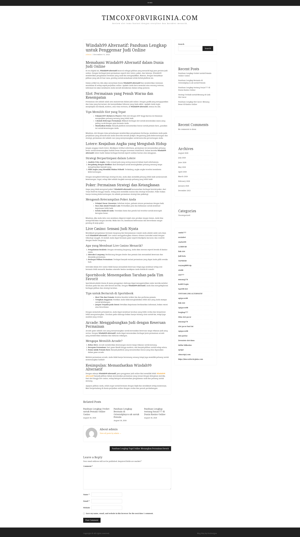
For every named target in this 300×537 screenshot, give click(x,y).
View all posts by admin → (110, 433)
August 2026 (183, 153)
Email (86, 501)
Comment (88, 466)
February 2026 (184, 181)
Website (86, 508)
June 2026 (182, 162)
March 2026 (183, 176)
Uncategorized (184, 215)
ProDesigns (212, 533)
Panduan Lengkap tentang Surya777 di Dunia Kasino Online (154, 412)
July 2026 (182, 158)
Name (86, 495)
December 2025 (184, 191)
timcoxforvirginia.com (150, 18)
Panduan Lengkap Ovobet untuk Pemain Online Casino (96, 412)
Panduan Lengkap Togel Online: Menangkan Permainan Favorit (140, 448)
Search (181, 44)
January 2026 (183, 186)
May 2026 (182, 167)
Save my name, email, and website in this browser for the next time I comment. (119, 513)
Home (150, 3)
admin (89, 54)
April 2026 (182, 172)
